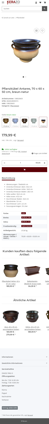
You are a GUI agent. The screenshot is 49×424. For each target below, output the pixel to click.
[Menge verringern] (4, 162)
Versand (20, 140)
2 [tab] (25, 77)
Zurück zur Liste (8, 18)
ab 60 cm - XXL (26, 217)
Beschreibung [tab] (8, 178)
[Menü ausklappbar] (3, 1)
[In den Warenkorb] (3, 25)
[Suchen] (44, 8)
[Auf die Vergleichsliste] (36, 30)
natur (23, 213)
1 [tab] (23, 77)
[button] (36, 2)
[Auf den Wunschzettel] (42, 30)
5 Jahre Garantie (26, 226)
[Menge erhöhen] (44, 162)
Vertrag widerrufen (9, 408)
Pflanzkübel (14, 106)
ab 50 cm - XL (26, 221)
